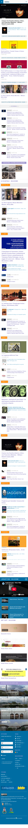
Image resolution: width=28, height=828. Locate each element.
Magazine (3, 774)
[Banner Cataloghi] (14, 788)
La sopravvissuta (11, 281)
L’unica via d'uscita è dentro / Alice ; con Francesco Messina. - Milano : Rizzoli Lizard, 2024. (13, 22)
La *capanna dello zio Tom (10, 355)
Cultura (16, 762)
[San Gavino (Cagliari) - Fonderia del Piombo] (5, 175)
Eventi (8, 780)
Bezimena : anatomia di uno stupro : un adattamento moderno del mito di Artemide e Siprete (14, 401)
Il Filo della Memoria (5, 778)
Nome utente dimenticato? (7, 761)
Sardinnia (5, 285)
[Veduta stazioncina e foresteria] (5, 168)
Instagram (19, 740)
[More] (26, 579)
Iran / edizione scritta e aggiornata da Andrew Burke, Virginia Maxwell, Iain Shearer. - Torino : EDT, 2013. (16, 520)
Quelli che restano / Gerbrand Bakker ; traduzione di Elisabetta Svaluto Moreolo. (16, 567)
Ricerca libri (4, 782)
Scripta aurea (10, 276)
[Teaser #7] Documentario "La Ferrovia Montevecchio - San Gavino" (17, 616)
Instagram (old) (20, 742)
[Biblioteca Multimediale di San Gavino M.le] (7, 1)
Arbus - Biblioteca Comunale (9, 692)
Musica (4, 435)
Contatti (10, 782)
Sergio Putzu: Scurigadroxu (8, 678)
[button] (24, 5)
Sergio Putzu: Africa (6, 648)
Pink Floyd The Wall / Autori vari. (15, 479)
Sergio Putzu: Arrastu (7, 663)
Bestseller (5, 185)
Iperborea (5, 532)
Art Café (3, 780)
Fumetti (4, 381)
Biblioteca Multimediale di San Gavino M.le (14, 796)
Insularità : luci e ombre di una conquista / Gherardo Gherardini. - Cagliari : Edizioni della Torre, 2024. (15, 114)
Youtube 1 (19, 744)
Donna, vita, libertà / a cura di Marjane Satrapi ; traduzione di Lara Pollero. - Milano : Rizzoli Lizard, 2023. (16, 156)
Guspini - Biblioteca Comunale (10, 715)
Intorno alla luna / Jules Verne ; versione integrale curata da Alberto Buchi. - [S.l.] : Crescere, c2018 (15, 228)
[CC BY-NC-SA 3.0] (4, 794)
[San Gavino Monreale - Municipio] (18, 168)
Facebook (19, 736)
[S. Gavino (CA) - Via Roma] (12, 175)
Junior (4, 337)
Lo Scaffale (17, 760)
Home (16, 758)
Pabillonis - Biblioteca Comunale (10, 727)
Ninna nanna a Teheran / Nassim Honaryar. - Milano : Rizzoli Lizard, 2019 (15, 148)
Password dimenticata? (6, 763)
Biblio (20, 758)
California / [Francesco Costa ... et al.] (13, 550)
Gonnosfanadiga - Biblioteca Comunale (12, 704)
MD (17, 768)
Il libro (4, 234)
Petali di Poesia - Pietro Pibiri (16, 599)
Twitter (18, 738)
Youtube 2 (19, 746)
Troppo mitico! (10, 377)
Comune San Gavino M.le (6, 736)
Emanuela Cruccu (6, 633)
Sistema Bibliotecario (19, 766)
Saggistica (5, 483)
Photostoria (4, 776)
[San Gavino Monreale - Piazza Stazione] (12, 168)
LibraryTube (17, 764)
